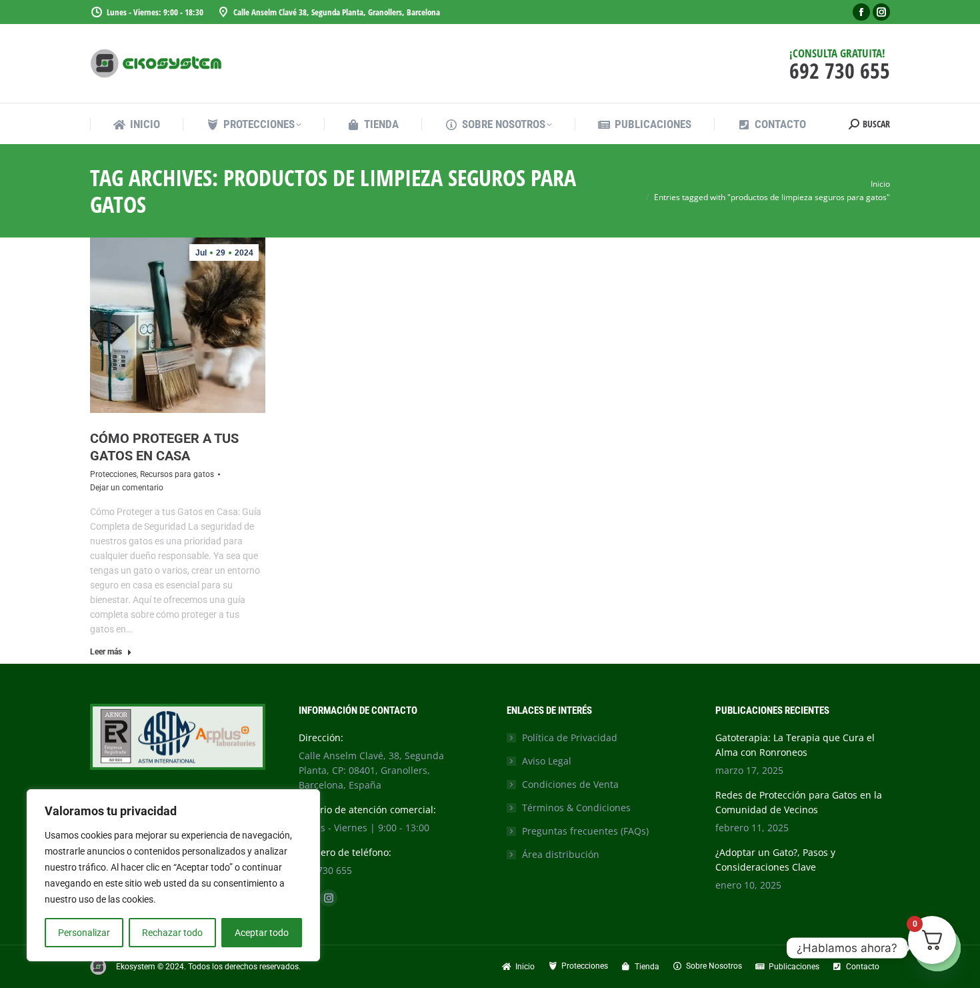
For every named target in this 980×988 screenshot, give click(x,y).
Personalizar (84, 932)
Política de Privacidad (569, 737)
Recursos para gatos (177, 474)
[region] (173, 875)
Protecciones (113, 474)
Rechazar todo (172, 932)
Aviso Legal (546, 761)
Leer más (106, 651)
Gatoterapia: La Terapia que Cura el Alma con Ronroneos (795, 745)
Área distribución (560, 854)
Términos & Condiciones (576, 807)
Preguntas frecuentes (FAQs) (585, 831)
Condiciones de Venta (570, 784)
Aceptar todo (262, 932)
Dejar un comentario (126, 487)
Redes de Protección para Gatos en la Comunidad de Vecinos (798, 802)
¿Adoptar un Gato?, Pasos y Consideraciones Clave (775, 859)
